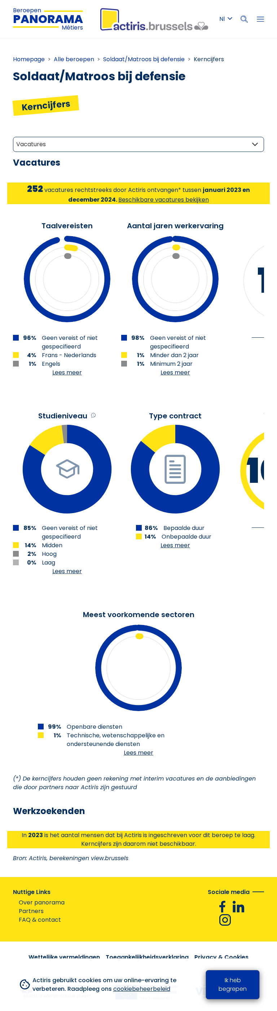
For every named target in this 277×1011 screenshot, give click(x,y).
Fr (226, 32)
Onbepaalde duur (186, 537)
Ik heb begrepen (233, 984)
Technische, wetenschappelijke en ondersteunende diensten (115, 739)
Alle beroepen (74, 59)
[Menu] (260, 19)
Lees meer (67, 372)
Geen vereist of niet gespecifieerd (70, 342)
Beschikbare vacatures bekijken (163, 200)
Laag (48, 562)
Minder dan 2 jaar (174, 355)
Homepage (29, 59)
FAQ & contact (40, 920)
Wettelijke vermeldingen (64, 957)
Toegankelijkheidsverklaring (147, 957)
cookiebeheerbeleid (141, 989)
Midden (52, 545)
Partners (31, 911)
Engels (51, 364)
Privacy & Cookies (221, 957)
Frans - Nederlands (69, 355)
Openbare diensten (94, 727)
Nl (222, 19)
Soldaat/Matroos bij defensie (144, 59)
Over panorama (42, 902)
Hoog (49, 554)
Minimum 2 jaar (171, 364)
